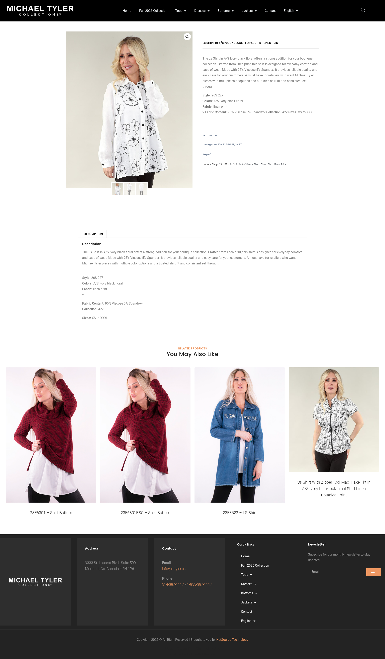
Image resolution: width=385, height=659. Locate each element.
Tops (178, 11)
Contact (270, 11)
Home (127, 11)
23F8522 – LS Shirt (240, 512)
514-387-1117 (173, 584)
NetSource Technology (232, 640)
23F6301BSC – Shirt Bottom (145, 512)
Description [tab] (93, 234)
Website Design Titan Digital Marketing (192, 648)
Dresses (200, 11)
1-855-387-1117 (199, 584)
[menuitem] (291, 10)
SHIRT (238, 144)
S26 (220, 144)
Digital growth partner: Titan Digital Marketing (193, 654)
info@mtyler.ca (174, 569)
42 (209, 154)
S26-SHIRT (228, 144)
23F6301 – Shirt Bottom (51, 512)
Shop (215, 164)
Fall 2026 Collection (153, 11)
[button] (187, 36)
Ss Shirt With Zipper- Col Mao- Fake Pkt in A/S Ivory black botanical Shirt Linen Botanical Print (334, 488)
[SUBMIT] (373, 572)
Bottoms (224, 11)
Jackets (247, 11)
